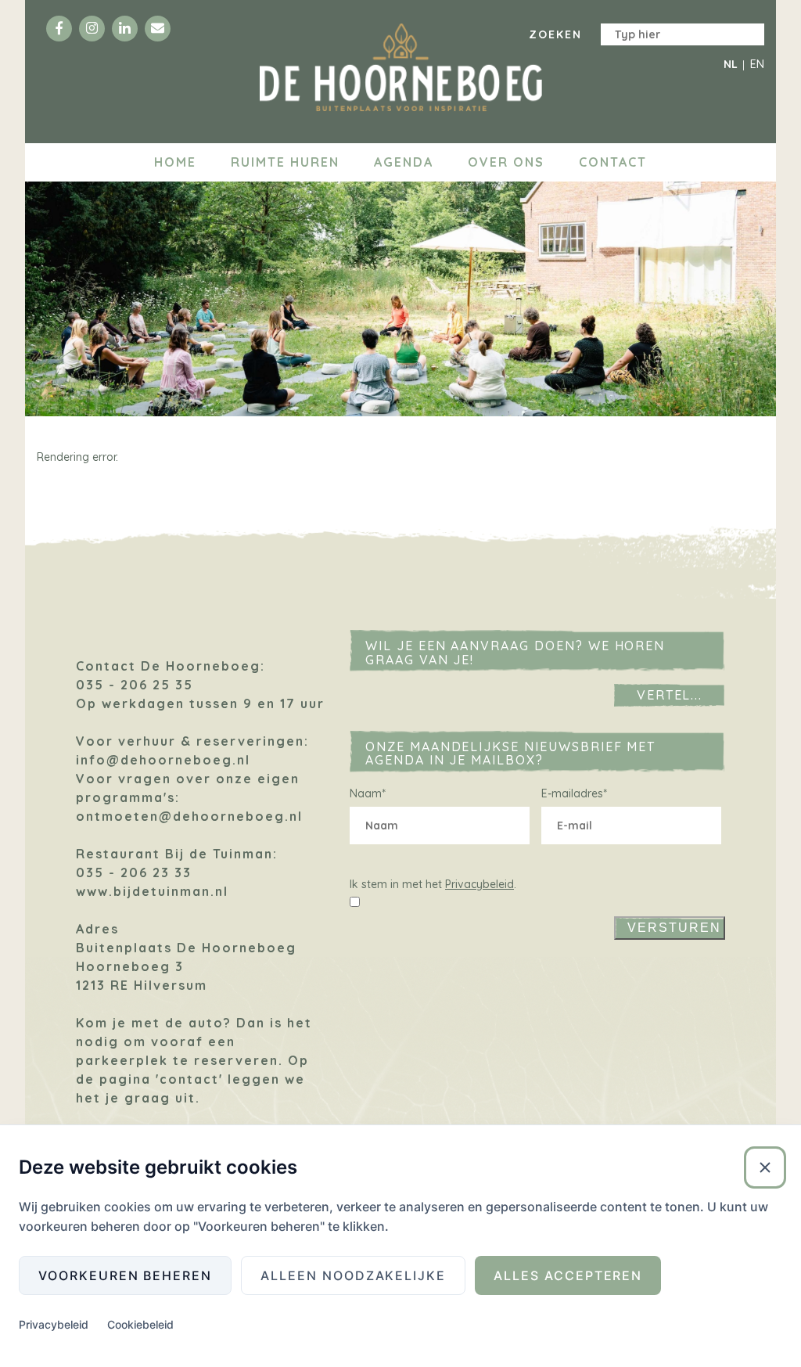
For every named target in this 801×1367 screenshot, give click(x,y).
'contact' (189, 1079)
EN (757, 64)
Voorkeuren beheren (125, 1275)
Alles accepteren (568, 1275)
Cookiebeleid (140, 1324)
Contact (613, 162)
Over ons (506, 162)
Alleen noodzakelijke (353, 1275)
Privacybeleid (479, 884)
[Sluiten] (765, 1167)
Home (175, 162)
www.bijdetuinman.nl (152, 891)
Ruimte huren (285, 162)
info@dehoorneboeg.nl (163, 760)
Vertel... (670, 695)
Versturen (674, 927)
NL (731, 64)
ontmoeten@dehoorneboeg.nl (189, 816)
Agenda (403, 162)
